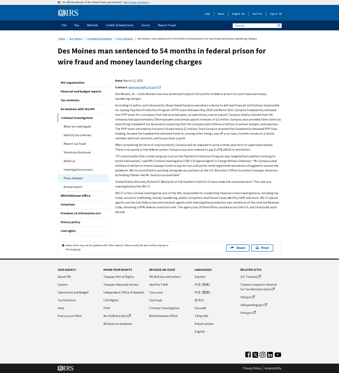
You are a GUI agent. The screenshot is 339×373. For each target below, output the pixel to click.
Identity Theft (158, 284)
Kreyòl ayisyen (204, 324)
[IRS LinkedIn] (270, 353)
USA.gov (245, 297)
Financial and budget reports (81, 91)
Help (207, 14)
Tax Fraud (155, 300)
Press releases (124, 39)
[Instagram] (262, 353)
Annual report (73, 187)
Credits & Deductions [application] (120, 25)
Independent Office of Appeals (123, 292)
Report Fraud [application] (167, 25)
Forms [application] (145, 25)
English (236, 14)
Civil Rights (111, 300)
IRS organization (73, 83)
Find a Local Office (70, 316)
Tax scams (156, 292)
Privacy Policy (252, 368)
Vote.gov (246, 313)
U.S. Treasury (248, 277)
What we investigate (77, 126)
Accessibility (273, 368)
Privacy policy (70, 222)
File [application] (64, 25)
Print (265, 248)
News (221, 14)
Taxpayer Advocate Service (121, 284)
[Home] (68, 11)
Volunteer (68, 204)
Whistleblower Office (75, 196)
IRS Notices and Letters (165, 277)
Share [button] (240, 248)
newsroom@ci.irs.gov (142, 87)
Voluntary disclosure (77, 152)
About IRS (64, 277)
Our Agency (76, 39)
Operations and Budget (73, 292)
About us (69, 161)
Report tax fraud (75, 144)
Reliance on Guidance (117, 324)
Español (200, 277)
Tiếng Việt (201, 316)
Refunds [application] (92, 25)
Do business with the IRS (78, 109)
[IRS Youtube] (277, 353)
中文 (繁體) (202, 292)
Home (61, 39)
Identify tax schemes (77, 135)
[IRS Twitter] (255, 353)
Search (278, 25)
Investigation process (78, 169)
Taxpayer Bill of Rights (118, 277)
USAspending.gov (251, 305)
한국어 (199, 300)
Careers (63, 284)
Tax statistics (70, 100)
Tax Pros (257, 14)
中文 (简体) (202, 284)
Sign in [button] (274, 14)
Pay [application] (76, 25)
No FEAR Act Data (115, 316)
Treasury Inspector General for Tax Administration (258, 286)
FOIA (106, 308)
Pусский (200, 308)
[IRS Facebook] (248, 353)
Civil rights (68, 231)
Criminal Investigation (99, 39)
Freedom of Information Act (81, 213)
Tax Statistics (67, 300)
